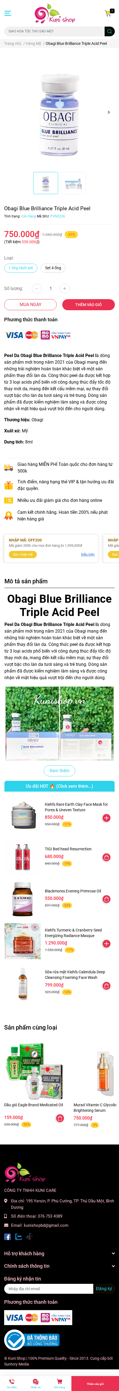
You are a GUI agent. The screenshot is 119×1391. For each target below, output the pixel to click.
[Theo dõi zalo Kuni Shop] (18, 1236)
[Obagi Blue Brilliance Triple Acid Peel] (59, 112)
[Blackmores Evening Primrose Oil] (22, 899)
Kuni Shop (16, 1358)
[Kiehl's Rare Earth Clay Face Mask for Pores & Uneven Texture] (22, 815)
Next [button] (109, 112)
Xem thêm (59, 770)
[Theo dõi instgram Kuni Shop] (29, 1236)
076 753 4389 (50, 1216)
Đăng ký (104, 1288)
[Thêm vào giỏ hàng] (106, 818)
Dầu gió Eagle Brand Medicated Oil (33, 1105)
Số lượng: (13, 288)
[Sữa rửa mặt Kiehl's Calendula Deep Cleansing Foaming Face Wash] (22, 983)
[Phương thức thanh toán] (38, 334)
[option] (59, 112)
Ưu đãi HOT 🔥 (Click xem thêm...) (59, 786)
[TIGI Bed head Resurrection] (22, 857)
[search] (110, 31)
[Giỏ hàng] (108, 13)
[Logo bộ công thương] (32, 1339)
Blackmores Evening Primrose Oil (73, 891)
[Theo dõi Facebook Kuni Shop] (7, 1236)
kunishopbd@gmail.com (46, 1225)
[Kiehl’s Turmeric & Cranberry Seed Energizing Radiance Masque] (22, 941)
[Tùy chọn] (106, 857)
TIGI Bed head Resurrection (68, 849)
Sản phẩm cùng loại (30, 1027)
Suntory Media (16, 1364)
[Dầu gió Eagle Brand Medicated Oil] (34, 1071)
